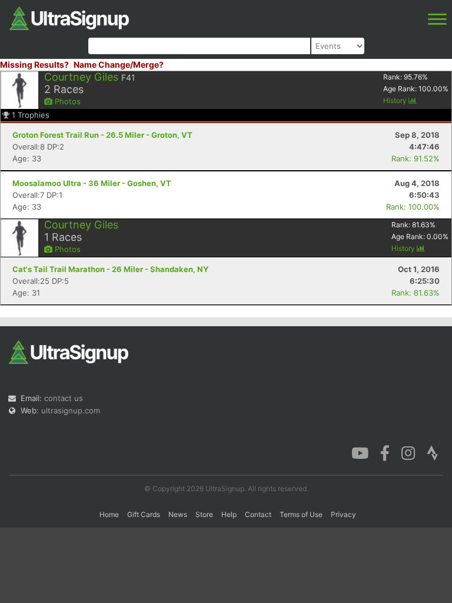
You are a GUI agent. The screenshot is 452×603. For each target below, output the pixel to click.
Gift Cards (143, 514)
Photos (66, 101)
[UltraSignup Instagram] (408, 452)
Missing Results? (34, 64)
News (177, 514)
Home (109, 514)
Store (204, 514)
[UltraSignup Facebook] (384, 452)
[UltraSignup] (69, 17)
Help (229, 514)
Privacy (343, 514)
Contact (258, 514)
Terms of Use (301, 514)
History (395, 100)
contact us (63, 398)
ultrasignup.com (70, 410)
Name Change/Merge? (119, 64)
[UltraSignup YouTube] (360, 452)
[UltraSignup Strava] (432, 452)
